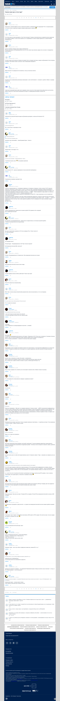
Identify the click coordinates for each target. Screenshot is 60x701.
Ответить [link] (6, 41)
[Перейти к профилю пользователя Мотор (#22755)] (6, 23)
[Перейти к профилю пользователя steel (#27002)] (6, 553)
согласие (44, 6)
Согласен (52, 7)
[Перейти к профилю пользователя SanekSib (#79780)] (6, 366)
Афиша (36, 1)
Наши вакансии (9, 663)
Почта (28, 1)
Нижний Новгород (9, 653)
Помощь (7, 665)
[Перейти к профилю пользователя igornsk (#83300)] (6, 280)
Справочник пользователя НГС (12, 635)
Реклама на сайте (9, 660)
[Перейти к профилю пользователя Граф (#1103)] (6, 133)
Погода (21, 1)
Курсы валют (40, 1)
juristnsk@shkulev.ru (34, 680)
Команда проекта (9, 662)
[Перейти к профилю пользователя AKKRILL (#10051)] (6, 261)
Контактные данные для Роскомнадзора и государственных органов (18, 670)
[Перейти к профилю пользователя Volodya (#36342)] (6, 462)
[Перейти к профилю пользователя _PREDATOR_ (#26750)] (6, 207)
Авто (10, 10)
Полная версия (9, 633)
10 (40, 17)
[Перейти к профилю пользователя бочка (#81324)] (6, 480)
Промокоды (47, 1)
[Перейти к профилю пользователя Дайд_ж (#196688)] (6, 491)
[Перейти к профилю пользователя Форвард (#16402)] (6, 522)
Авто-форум (14, 10)
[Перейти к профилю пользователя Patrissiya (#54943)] (6, 355)
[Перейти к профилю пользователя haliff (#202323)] (6, 345)
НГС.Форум (7, 10)
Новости (17, 1)
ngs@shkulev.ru (19, 679)
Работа (13, 1)
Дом (25, 1)
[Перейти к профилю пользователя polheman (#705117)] (6, 185)
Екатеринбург (8, 651)
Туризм (32, 1)
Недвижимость (7, 1)
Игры (51, 1)
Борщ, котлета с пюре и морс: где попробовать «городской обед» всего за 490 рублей (27, 608)
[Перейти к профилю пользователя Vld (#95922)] (6, 67)
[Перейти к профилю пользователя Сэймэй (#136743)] (6, 309)
